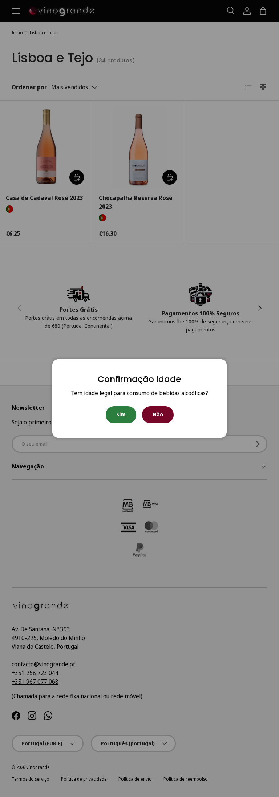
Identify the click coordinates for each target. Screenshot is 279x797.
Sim (121, 414)
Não (158, 414)
